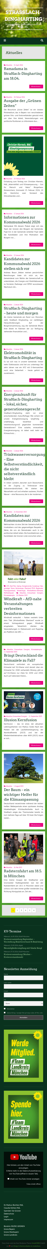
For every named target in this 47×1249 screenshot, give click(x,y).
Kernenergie (20, 588)
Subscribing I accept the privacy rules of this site (24, 1013)
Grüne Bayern (9, 1229)
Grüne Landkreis (10, 1235)
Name (6, 974)
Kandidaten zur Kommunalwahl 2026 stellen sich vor (22, 264)
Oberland (28, 588)
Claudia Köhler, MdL (12, 1208)
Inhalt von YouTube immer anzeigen (24, 1179)
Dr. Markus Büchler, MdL (13, 1205)
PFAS (33, 588)
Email (6, 991)
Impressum (8, 1219)
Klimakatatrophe (9, 595)
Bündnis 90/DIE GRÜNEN (14, 1226)
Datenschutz (9, 1213)
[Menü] (5, 40)
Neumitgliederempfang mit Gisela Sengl (23, 948)
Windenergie (21, 591)
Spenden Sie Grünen (12, 1211)
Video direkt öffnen (34, 1184)
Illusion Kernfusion (20, 720)
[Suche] (42, 40)
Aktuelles (9, 65)
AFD (7, 586)
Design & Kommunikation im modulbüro (26, 1246)
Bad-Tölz (13, 586)
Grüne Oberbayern (11, 1232)
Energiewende (27, 586)
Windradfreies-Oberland (35, 591)
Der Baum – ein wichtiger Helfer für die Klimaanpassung (21, 795)
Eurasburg (35, 586)
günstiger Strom (9, 588)
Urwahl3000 (36, 1243)
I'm (5, 1000)
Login (6, 1216)
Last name (7, 982)
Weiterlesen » (36, 86)
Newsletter (10, 1009)
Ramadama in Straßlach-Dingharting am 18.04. (23, 74)
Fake (41, 586)
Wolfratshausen (9, 593)
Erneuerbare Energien (35, 593)
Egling (19, 586)
